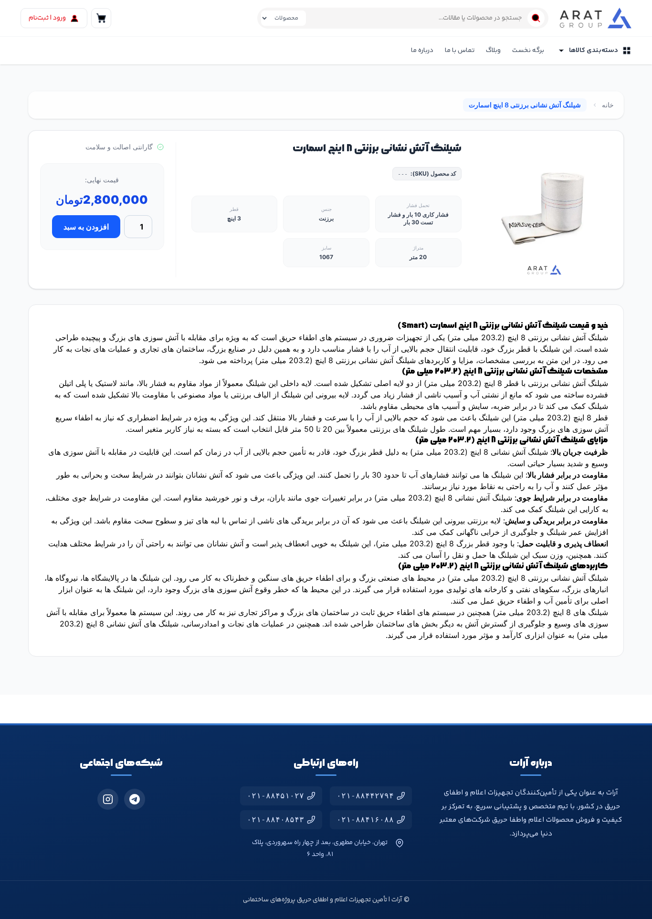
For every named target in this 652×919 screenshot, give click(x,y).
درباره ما (422, 50)
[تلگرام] (134, 799)
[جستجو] (536, 18)
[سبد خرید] (101, 18)
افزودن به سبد (86, 226)
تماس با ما (459, 50)
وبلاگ (493, 50)
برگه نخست (528, 50)
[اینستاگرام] (107, 799)
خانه (608, 105)
